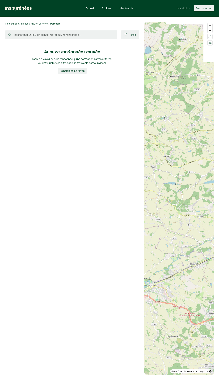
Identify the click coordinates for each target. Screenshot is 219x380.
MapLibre (203, 371)
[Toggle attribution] (210, 371)
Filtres (132, 35)
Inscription (184, 8)
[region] (179, 198)
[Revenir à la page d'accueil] (18, 8)
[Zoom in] (210, 25)
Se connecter (204, 8)
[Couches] (210, 43)
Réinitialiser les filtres (72, 71)
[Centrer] (210, 36)
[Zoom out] (210, 30)
